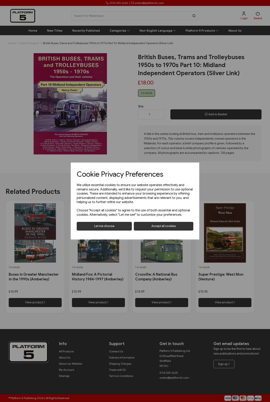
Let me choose (104, 226)
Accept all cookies (163, 226)
